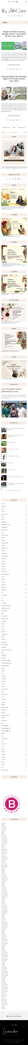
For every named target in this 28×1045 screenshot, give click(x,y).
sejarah (3, 702)
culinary (3, 550)
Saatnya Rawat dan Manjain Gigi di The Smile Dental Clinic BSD (14, 78)
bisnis (2, 519)
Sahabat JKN (4, 694)
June (2, 854)
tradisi (2, 749)
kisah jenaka (4, 616)
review (2, 686)
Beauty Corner (14, 29)
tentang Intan (4, 738)
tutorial (3, 764)
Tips (2, 746)
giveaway (3, 584)
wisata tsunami (4, 770)
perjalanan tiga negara (6, 663)
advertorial (3, 506)
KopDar (3, 623)
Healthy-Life (4, 589)
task (2, 736)
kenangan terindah (5, 608)
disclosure (3, 563)
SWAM (2, 733)
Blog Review (3, 522)
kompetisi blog (4, 618)
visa (2, 767)
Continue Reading (14, 64)
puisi (2, 673)
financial (3, 582)
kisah (2, 613)
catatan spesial (4, 543)
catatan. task (4, 548)
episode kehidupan (5, 574)
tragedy (3, 751)
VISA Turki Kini (10, 462)
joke (2, 600)
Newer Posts (6, 127)
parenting (3, 657)
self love (3, 712)
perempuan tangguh (6, 660)
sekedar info (4, 710)
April (2, 833)
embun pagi (4, 571)
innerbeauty (4, 595)
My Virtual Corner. (19, 1040)
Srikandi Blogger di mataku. (13, 456)
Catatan (3, 540)
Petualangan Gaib (11, 442)
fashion (3, 579)
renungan (3, 678)
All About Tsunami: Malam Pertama (15, 476)
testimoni (3, 743)
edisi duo (3, 566)
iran (2, 597)
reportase (3, 681)
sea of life (3, 699)
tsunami (3, 759)
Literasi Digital (4, 644)
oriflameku (3, 655)
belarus (3, 516)
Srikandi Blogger (5, 725)
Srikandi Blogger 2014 (6, 730)
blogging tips (4, 527)
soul (2, 723)
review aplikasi (4, 689)
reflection (3, 676)
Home (14, 127)
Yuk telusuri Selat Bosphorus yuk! (11, 390)
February (3, 836)
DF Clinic (3, 561)
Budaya (3, 537)
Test (2, 741)
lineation (3, 639)
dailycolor (3, 558)
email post (3, 569)
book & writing (4, 535)
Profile (2, 670)
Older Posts (21, 127)
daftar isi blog (4, 556)
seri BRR (3, 717)
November (3, 840)
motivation (3, 647)
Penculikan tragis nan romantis (14, 490)
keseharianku (4, 610)
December (3, 827)
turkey (2, 762)
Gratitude (3, 587)
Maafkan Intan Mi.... (11, 469)
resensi (3, 683)
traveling (3, 754)
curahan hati (4, 553)
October (3, 828)
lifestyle (3, 636)
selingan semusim (5, 715)
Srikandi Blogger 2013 (6, 728)
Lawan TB (3, 631)
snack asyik (4, 720)
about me (3, 503)
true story (3, 757)
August (2, 823)
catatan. (3, 545)
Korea (2, 626)
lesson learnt (4, 634)
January (3, 837)
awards (3, 509)
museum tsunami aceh (6, 650)
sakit (2, 697)
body (2, 532)
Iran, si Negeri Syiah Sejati (12, 449)
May (2, 825)
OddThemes (18, 1042)
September (3, 842)
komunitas (3, 621)
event (2, 576)
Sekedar (3, 704)
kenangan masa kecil (6, 605)
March (2, 829)
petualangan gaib (5, 665)
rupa (2, 691)
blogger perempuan (5, 524)
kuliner (2, 629)
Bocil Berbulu (4, 529)
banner (3, 511)
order (2, 652)
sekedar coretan (5, 707)
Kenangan (3, 603)
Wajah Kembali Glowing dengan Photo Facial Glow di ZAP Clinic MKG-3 (14, 33)
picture (3, 668)
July (2, 824)
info (2, 592)
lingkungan (3, 642)
